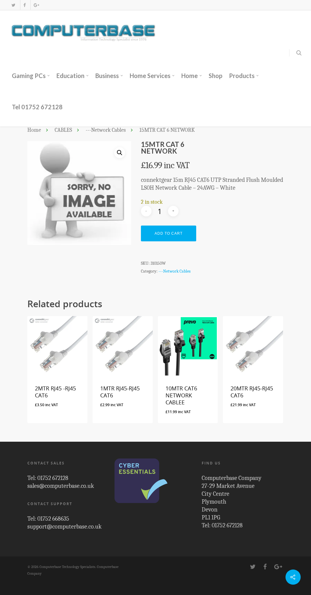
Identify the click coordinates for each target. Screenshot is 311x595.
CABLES (63, 130)
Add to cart (169, 233)
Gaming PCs (29, 75)
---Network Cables (106, 130)
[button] (119, 152)
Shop (215, 75)
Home (189, 75)
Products (242, 75)
